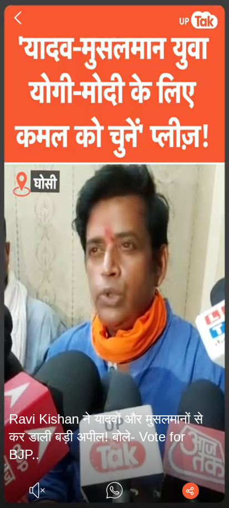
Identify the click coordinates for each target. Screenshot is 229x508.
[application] (114, 254)
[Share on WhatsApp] (114, 490)
